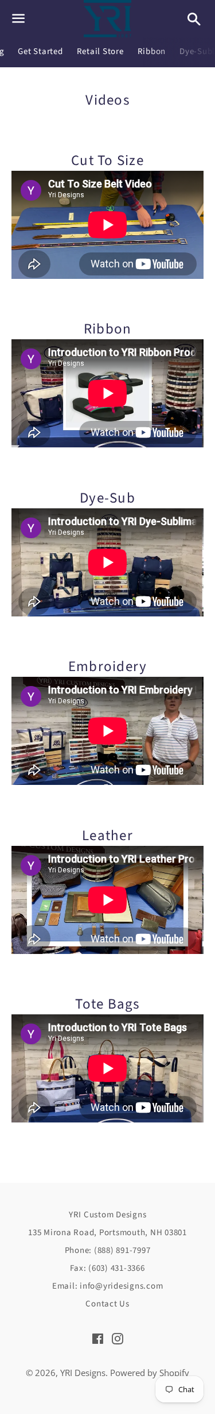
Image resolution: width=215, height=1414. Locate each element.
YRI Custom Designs (108, 1215)
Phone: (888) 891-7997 (108, 1250)
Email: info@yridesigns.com (107, 1286)
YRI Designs (82, 1372)
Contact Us (107, 1304)
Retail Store (100, 51)
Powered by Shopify (149, 1372)
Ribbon (152, 51)
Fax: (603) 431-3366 (107, 1268)
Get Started (40, 51)
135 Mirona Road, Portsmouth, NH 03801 (107, 1233)
